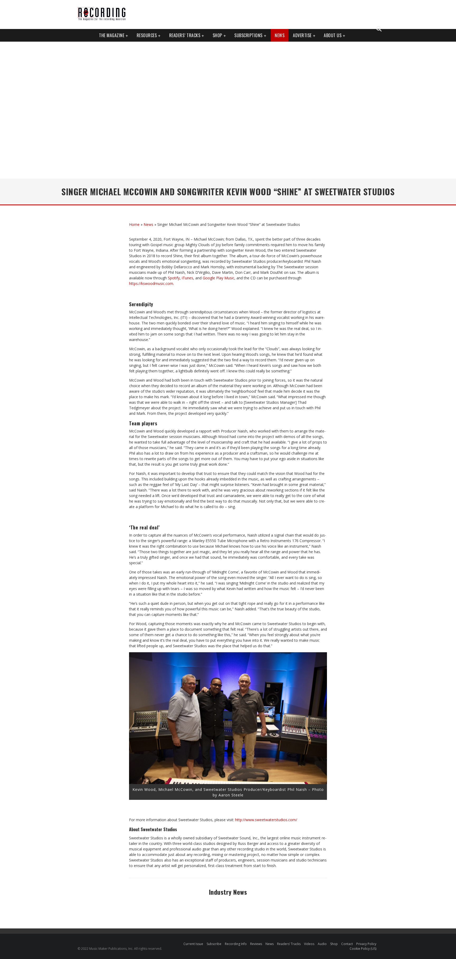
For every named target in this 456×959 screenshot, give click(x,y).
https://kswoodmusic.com (151, 283)
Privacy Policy (366, 944)
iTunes (187, 277)
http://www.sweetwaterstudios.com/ (266, 819)
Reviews (256, 944)
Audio (322, 944)
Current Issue (193, 944)
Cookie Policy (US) (363, 948)
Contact (347, 944)
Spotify (174, 277)
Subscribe (214, 944)
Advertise (302, 35)
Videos (309, 944)
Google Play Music (218, 277)
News (279, 35)
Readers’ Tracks (289, 944)
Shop (217, 35)
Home (134, 224)
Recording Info (236, 944)
